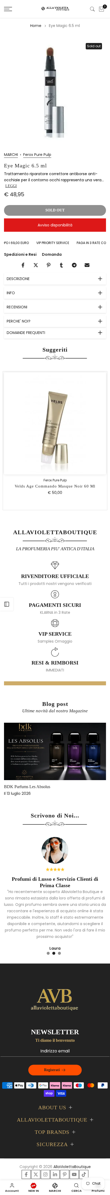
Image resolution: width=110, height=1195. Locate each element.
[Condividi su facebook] (23, 265)
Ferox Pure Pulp (37, 154)
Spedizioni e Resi (20, 254)
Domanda (52, 254)
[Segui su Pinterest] (64, 1174)
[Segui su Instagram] (45, 1174)
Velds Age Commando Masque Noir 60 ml (55, 486)
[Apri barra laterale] (6, 604)
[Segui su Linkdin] (55, 1174)
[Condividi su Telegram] (74, 265)
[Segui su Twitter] (35, 1174)
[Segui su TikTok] (83, 1174)
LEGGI (11, 186)
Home (35, 25)
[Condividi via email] (87, 265)
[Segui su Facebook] (26, 1174)
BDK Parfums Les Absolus (27, 786)
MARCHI (11, 154)
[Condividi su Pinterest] (48, 265)
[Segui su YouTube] (74, 1174)
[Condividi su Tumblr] (61, 265)
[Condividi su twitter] (35, 265)
